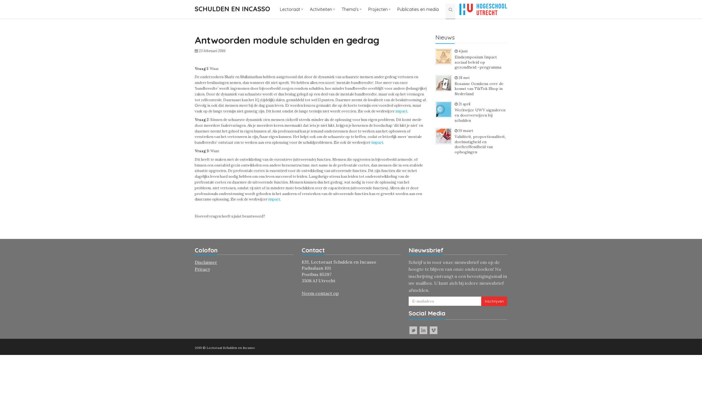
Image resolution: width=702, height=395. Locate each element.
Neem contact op (320, 293)
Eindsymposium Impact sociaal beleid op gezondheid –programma (478, 62)
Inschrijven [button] (494, 301)
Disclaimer (206, 262)
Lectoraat (290, 9)
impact (401, 111)
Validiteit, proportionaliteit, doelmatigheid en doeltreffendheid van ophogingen (480, 144)
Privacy (202, 269)
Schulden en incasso (232, 9)
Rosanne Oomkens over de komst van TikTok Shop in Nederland (479, 88)
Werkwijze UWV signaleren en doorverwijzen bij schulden (480, 115)
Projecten (378, 9)
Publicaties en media (418, 9)
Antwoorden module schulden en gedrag (287, 40)
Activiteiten (321, 9)
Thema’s (350, 9)
